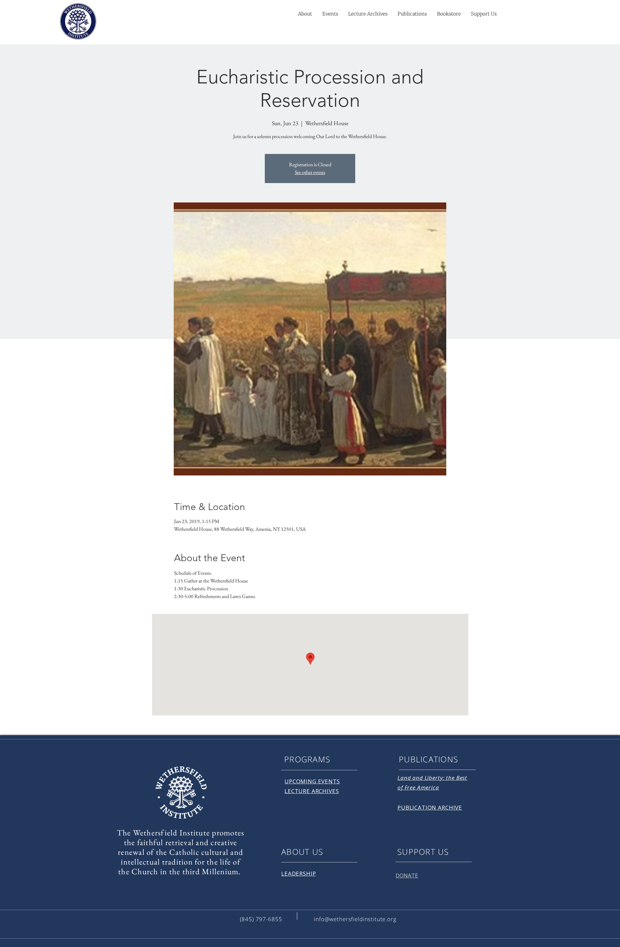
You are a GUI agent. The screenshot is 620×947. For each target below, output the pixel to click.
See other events (310, 172)
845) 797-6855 (262, 919)
